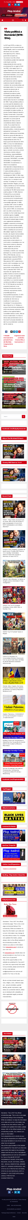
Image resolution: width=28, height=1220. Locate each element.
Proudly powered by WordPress (10, 1199)
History (6, 363)
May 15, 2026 (9, 1084)
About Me (6, 361)
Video (14, 1216)
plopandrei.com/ (11, 947)
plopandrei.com (10, 953)
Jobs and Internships (14, 363)
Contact (19, 1212)
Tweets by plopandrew (9, 869)
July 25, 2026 (9, 1049)
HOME (8, 1205)
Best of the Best (14, 361)
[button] (22, 20)
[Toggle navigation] (13, 20)
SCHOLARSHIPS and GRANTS (10, 395)
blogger (21, 361)
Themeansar (15, 1201)
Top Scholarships (11, 365)
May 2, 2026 (8, 1102)
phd (6, 28)
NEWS (22, 363)
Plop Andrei (13, 11)
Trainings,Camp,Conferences (11, 399)
